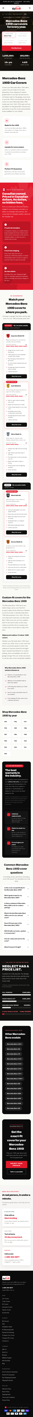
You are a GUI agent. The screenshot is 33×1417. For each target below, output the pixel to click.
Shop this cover (16, 376)
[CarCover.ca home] (16, 8)
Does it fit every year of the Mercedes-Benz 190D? (16, 924)
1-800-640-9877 (7, 1287)
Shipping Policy (6, 1394)
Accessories (5, 1312)
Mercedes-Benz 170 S (14, 1069)
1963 (6, 747)
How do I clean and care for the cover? (16, 940)
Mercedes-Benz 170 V (14, 1073)
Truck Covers (6, 1301)
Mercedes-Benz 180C (14, 1098)
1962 (16, 747)
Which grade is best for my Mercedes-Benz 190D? (16, 896)
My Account (5, 1321)
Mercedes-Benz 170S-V (14, 1078)
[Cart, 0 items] (30, 8)
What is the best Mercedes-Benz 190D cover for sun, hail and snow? (16, 915)
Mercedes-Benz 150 (13, 1049)
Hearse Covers (6, 1310)
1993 (6, 722)
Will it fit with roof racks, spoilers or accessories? (16, 932)
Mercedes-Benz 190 (13, 1108)
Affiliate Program (7, 1358)
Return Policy (5, 1391)
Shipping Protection (7, 1380)
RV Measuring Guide (8, 1329)
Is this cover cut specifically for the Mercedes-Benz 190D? (16, 889)
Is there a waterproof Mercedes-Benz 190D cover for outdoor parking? (16, 905)
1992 (16, 722)
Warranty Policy (6, 1389)
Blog (3, 1363)
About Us (4, 1352)
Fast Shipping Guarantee (9, 1377)
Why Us (4, 1349)
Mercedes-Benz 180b (14, 1093)
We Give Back (6, 1360)
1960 (6, 754)
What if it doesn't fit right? (16, 947)
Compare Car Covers (8, 1335)
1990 (6, 728)
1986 (16, 734)
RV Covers (5, 1304)
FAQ (3, 1324)
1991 (26, 722)
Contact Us (5, 1341)
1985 (26, 734)
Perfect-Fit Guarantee (8, 1375)
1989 (16, 728)
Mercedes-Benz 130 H (14, 1044)
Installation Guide (7, 1327)
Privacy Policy (6, 1400)
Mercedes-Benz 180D (14, 1103)
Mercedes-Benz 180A (14, 1088)
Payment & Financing (8, 1332)
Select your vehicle (16, 1164)
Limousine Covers (7, 1307)
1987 (6, 734)
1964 (26, 741)
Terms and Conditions (8, 1397)
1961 (26, 747)
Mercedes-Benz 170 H (14, 1064)
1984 (6, 741)
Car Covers (8, 14)
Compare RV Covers (8, 1338)
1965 (16, 741)
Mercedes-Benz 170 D (14, 1059)
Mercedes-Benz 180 (13, 1083)
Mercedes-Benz (17, 14)
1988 (26, 728)
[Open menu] (3, 8)
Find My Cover (16, 48)
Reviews (4, 1355)
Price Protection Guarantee (10, 1372)
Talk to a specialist (16, 1171)
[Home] (2, 14)
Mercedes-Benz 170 (13, 1054)
